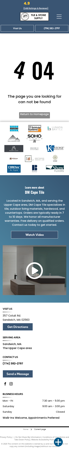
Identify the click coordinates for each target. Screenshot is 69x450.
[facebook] (5, 384)
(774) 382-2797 (13, 363)
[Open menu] (59, 16)
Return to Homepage (34, 114)
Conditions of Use (50, 437)
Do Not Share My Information (28, 437)
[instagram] (11, 384)
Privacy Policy (6, 437)
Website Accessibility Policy (43, 439)
